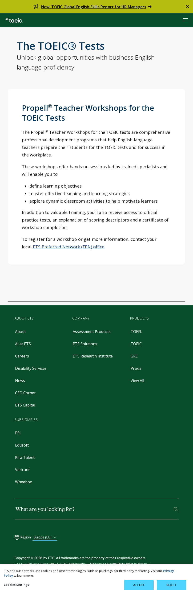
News (20, 380)
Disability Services (31, 368)
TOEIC (136, 343)
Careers (22, 356)
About (20, 331)
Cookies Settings (16, 585)
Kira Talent (25, 457)
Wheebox (23, 481)
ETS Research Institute (93, 356)
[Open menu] (186, 20)
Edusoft (22, 445)
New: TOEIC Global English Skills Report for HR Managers (93, 6)
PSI (18, 432)
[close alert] (187, 6)
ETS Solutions (85, 343)
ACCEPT (139, 585)
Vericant (22, 469)
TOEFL (136, 331)
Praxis (136, 368)
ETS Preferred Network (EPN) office (68, 247)
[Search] (175, 509)
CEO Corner (25, 392)
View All (137, 380)
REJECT (171, 585)
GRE (134, 356)
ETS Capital (25, 405)
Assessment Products (92, 331)
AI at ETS (23, 343)
